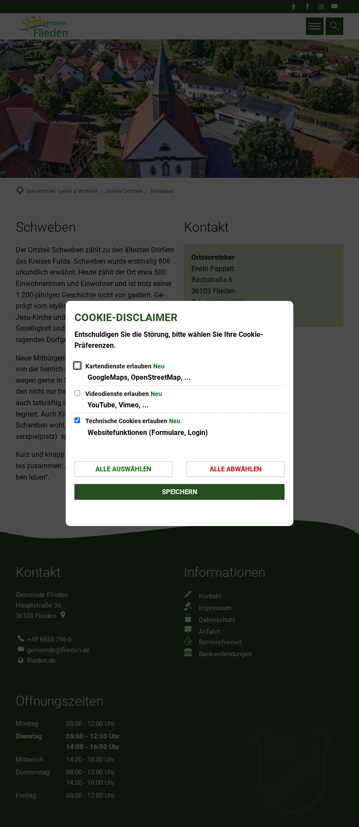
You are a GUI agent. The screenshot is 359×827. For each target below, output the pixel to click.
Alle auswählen (123, 469)
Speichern (179, 492)
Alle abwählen (236, 469)
